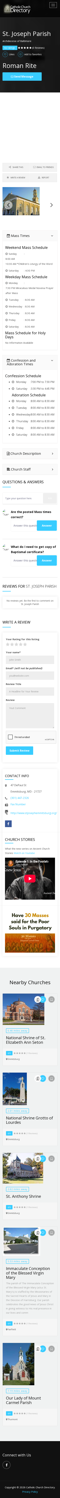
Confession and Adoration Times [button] (21, 362)
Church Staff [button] (20, 469)
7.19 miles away (17, 1390)
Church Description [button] (25, 453)
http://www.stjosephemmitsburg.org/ (33, 813)
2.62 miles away (17, 1189)
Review (10, 700)
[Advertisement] (30, 124)
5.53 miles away (17, 1261)
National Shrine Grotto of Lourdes (29, 1120)
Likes (11, 54)
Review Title (13, 684)
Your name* (13, 652)
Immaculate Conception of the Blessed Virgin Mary (28, 1273)
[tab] (30, 236)
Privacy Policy (30, 1491)
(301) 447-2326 (19, 798)
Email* (24, 668)
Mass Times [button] (20, 235)
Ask (50, 498)
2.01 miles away (17, 1110)
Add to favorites (33, 54)
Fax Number (18, 804)
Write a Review (17, 177)
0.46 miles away (17, 1030)
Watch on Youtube (24, 853)
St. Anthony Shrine (23, 1196)
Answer (47, 525)
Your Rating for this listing (22, 639)
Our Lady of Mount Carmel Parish (23, 1400)
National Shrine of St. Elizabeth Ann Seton (26, 1040)
